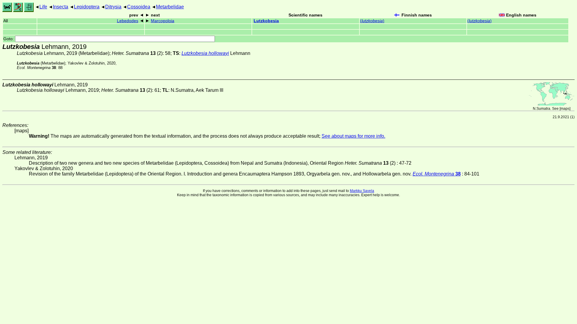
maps (564, 108)
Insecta (60, 6)
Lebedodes (127, 21)
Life (43, 6)
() (372, 21)
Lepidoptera (86, 6)
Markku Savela (362, 191)
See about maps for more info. (353, 136)
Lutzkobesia (266, 21)
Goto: (9, 39)
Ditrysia (113, 6)
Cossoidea (138, 6)
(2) (137, 53)
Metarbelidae (170, 6)
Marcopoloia (162, 21)
